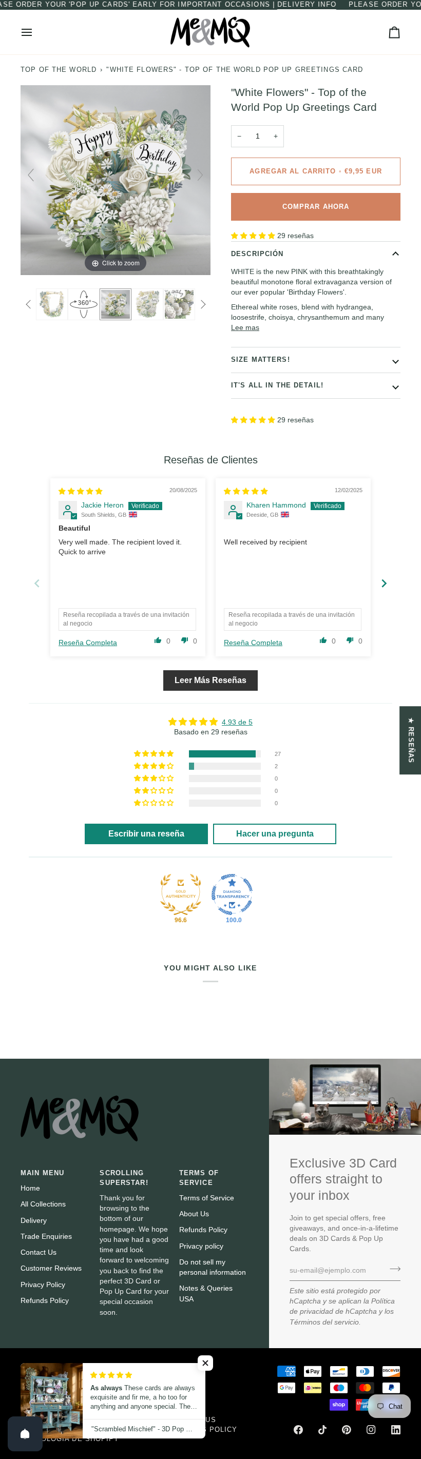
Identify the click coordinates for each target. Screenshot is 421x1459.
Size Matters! (260, 359)
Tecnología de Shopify (70, 1439)
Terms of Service (206, 1198)
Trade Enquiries (46, 1236)
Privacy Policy (43, 1285)
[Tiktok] (322, 1429)
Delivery (34, 1220)
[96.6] (180, 894)
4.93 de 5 (237, 722)
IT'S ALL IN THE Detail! (277, 385)
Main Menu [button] (42, 1173)
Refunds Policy (45, 1301)
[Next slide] (200, 175)
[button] (254, 236)
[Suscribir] (392, 1269)
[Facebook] (298, 1429)
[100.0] (232, 894)
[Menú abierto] (36, 32)
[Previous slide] (31, 175)
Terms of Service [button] (199, 1178)
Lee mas (245, 328)
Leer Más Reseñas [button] (210, 680)
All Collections (43, 1204)
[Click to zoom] (115, 180)
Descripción (257, 254)
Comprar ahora (316, 206)
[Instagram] (371, 1429)
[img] (81, 491)
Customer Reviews (51, 1268)
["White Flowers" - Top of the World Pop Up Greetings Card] (52, 304)
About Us (194, 1214)
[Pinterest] (346, 1429)
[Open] (25, 1433)
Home (30, 1188)
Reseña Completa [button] (88, 643)
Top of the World (59, 69)
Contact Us (38, 1252)
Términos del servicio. (325, 1322)
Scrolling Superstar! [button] (124, 1178)
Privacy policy (201, 1246)
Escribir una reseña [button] (146, 833)
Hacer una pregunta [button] (275, 833)
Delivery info (306, 4)
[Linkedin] (395, 1429)
